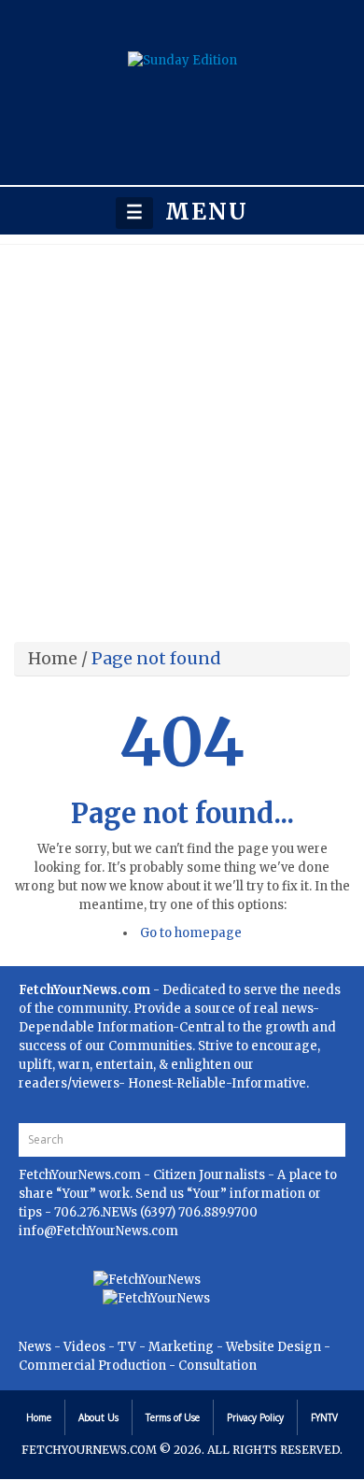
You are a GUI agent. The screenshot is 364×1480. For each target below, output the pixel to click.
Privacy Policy (255, 1417)
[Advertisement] (182, 436)
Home (52, 658)
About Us (98, 1417)
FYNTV (324, 1417)
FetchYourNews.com (81, 1175)
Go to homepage (191, 933)
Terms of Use (173, 1417)
